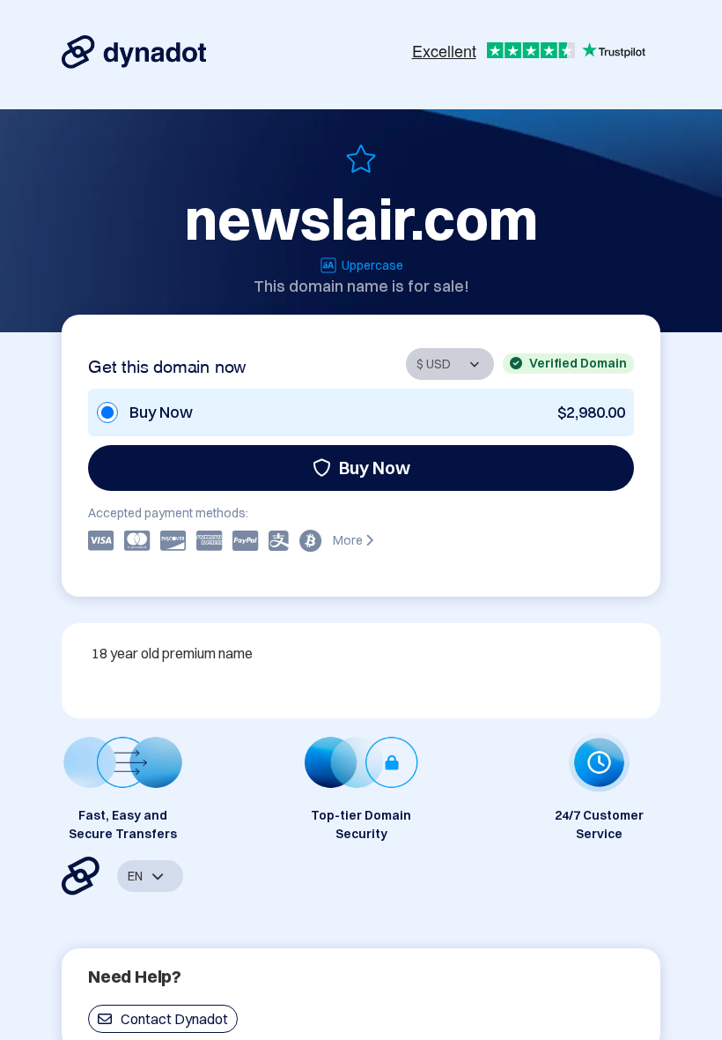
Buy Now (374, 468)
